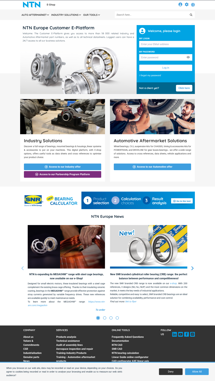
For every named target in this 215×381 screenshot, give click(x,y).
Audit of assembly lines (69, 344)
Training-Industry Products (71, 353)
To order (100, 309)
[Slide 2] (105, 318)
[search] (191, 15)
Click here (184, 88)
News (26, 361)
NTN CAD (117, 344)
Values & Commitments (31, 342)
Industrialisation (32, 353)
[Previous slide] (22, 268)
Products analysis (66, 336)
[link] (180, 4)
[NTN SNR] (31, 5)
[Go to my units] (187, 4)
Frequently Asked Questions (128, 336)
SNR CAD (117, 348)
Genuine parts (31, 357)
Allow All (197, 371)
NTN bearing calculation (125, 353)
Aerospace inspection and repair (74, 348)
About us (28, 336)
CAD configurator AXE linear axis (130, 361)
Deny (171, 371)
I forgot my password (150, 75)
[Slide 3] (111, 318)
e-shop (173, 283)
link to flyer (130, 301)
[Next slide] (192, 268)
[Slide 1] (98, 318)
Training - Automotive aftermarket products (75, 359)
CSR (25, 348)
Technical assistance (68, 340)
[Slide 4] (117, 318)
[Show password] (188, 57)
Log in (165, 67)
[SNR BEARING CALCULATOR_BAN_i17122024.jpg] (107, 200)
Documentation (120, 340)
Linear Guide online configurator (130, 357)
